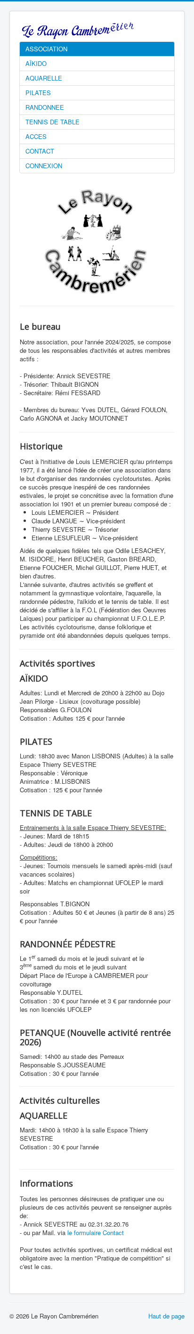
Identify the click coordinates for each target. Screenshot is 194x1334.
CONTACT (39, 150)
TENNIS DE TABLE (52, 121)
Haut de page (166, 1315)
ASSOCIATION (46, 48)
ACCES (36, 136)
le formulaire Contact (95, 1232)
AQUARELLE (43, 77)
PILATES (38, 92)
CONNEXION (43, 165)
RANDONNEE (44, 107)
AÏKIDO (36, 63)
